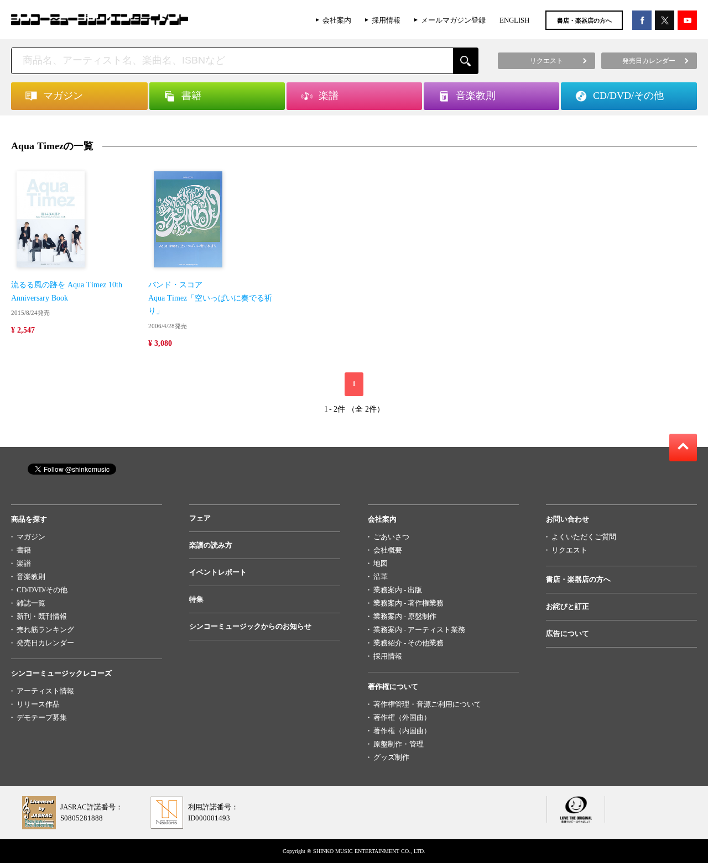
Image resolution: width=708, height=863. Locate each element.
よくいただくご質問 (583, 537)
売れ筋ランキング (45, 629)
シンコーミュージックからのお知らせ (250, 626)
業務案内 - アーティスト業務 (419, 629)
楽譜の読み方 (210, 545)
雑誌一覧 (31, 603)
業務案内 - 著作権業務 (408, 603)
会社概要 (387, 550)
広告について (567, 633)
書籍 (24, 550)
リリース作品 (38, 704)
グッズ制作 (391, 757)
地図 (380, 563)
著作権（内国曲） (402, 731)
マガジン (31, 537)
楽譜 (24, 563)
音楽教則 (31, 576)
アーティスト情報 (45, 691)
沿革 (380, 576)
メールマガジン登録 (453, 20)
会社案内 (336, 20)
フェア (200, 518)
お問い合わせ (567, 519)
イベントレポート (218, 572)
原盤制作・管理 (398, 744)
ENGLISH (514, 20)
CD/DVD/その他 (42, 590)
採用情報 (386, 20)
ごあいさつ (391, 537)
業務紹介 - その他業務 (408, 643)
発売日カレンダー (45, 643)
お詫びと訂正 (567, 606)
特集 (196, 599)
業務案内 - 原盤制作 (404, 616)
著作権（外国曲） (402, 717)
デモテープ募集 (42, 717)
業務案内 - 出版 (397, 590)
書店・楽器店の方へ (584, 20)
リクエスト (569, 550)
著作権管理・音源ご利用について (427, 704)
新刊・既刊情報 (42, 616)
